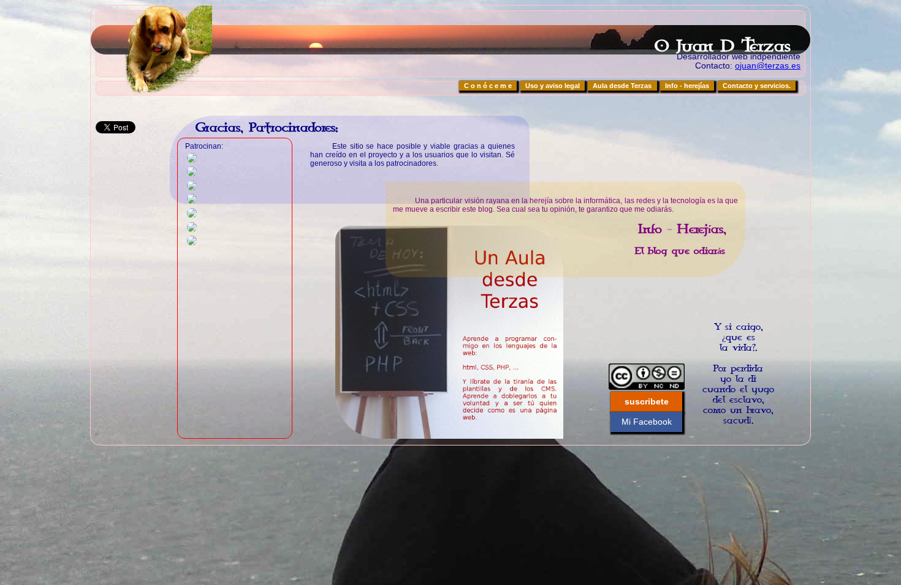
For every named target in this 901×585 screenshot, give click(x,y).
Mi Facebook (647, 422)
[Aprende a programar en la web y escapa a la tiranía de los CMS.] (449, 332)
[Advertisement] (724, 292)
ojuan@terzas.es (767, 65)
